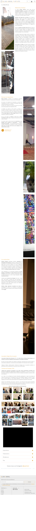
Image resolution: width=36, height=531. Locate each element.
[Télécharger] (2, 88)
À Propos (2, 261)
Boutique (2, 259)
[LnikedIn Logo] (16, 257)
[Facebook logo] (15, 257)
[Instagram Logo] (13, 257)
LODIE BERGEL (8, 1)
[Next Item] (32, 239)
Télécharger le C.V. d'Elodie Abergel (8, 88)
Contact (2, 262)
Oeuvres (2, 258)
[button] (31, 1)
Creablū (30, 260)
